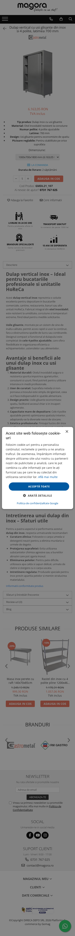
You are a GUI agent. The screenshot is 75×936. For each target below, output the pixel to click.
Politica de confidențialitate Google (37, 503)
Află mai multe (48, 477)
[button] (37, 495)
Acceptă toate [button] (39, 486)
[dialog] (37, 468)
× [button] (66, 431)
